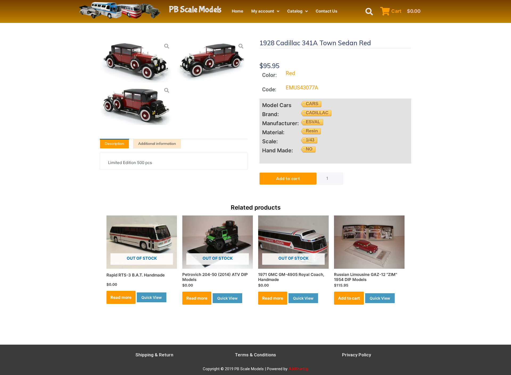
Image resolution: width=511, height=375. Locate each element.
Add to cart (288, 178)
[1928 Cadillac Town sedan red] (211, 59)
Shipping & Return (154, 354)
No (309, 149)
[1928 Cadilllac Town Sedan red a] (136, 104)
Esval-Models (365, 53)
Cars (312, 103)
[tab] (114, 144)
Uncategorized (301, 53)
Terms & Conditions (255, 354)
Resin (312, 130)
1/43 (342, 53)
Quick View (151, 297)
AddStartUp (298, 368)
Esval (313, 121)
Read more (120, 297)
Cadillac (317, 112)
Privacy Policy (356, 354)
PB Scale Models (195, 10)
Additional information (157, 143)
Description (114, 143)
